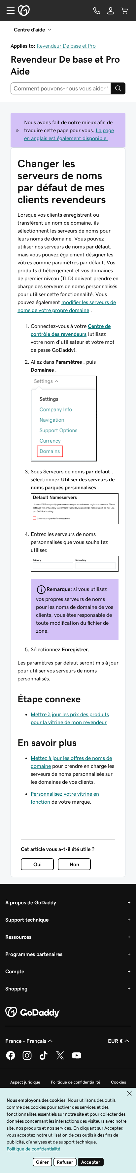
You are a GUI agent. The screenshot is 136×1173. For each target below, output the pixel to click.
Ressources (18, 936)
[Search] (118, 88)
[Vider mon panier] (124, 10)
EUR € (115, 1040)
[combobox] (61, 88)
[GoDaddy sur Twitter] (60, 1058)
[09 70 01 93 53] (96, 10)
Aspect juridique (25, 1082)
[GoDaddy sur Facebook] (10, 1058)
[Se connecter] (110, 10)
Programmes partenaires (33, 954)
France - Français (25, 1040)
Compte (14, 971)
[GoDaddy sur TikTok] (43, 1058)
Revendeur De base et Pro (66, 45)
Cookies (118, 1082)
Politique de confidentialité (75, 1082)
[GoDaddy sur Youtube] (76, 1058)
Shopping (16, 988)
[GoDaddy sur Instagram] (27, 1058)
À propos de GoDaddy (30, 902)
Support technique (27, 919)
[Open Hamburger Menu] (8, 10)
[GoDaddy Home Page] (32, 1012)
